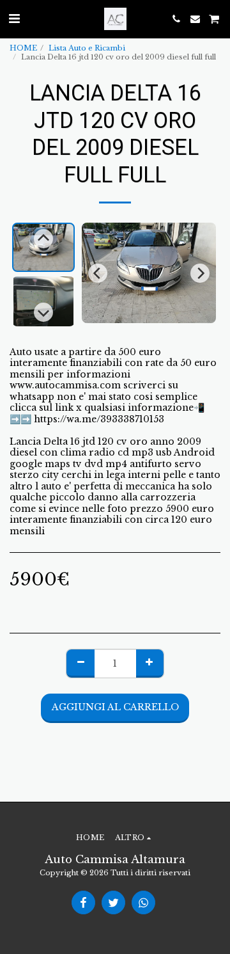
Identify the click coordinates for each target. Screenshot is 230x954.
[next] (200, 273)
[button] (14, 18)
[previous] (97, 273)
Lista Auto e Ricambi (87, 48)
